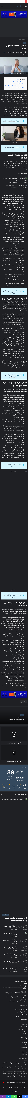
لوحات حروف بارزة (22, 1029)
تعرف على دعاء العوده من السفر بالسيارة (16, 1076)
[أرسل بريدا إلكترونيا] (16, 52)
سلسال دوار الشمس (22, 1012)
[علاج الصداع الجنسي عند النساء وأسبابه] (22, 180)
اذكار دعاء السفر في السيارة (10, 961)
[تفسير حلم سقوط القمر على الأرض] (22, 956)
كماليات (14, 1085)
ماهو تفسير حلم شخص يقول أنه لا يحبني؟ (9, 934)
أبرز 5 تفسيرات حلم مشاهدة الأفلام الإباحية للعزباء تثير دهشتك (16, 919)
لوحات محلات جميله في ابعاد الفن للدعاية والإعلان (14, 1073)
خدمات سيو (24, 1042)
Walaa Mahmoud (20, 52)
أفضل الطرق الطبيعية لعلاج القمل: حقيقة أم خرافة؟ (14, 1071)
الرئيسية (23, 39)
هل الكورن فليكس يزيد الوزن (20, 1009)
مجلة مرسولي (23, 1014)
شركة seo (24, 1031)
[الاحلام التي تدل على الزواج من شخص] (22, 970)
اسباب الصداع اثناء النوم (9, 121)
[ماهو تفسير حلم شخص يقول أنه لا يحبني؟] (22, 935)
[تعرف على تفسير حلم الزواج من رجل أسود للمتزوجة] (22, 949)
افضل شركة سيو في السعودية (20, 1016)
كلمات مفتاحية (23, 1026)
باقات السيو (24, 1033)
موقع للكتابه (24, 1052)
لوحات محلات (24, 1019)
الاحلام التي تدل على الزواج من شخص (10, 969)
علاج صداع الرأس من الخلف (16, 720)
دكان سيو (25, 1049)
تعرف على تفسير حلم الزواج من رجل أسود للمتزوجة (10, 948)
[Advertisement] (14, 27)
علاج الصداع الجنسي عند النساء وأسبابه (10, 180)
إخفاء (18, 79)
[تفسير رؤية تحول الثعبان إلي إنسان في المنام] (22, 928)
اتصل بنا (5, 1087)
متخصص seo (24, 1047)
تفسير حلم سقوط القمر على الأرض (10, 955)
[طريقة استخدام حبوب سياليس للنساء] (22, 942)
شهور (25, 165)
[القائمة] (2, 7)
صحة (20, 39)
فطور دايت (24, 1054)
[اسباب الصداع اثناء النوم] (22, 188)
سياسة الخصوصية (12, 1087)
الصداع (23, 702)
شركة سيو (24, 1024)
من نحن (18, 1087)
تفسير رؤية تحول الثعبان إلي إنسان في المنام (10, 927)
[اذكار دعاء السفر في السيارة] (22, 963)
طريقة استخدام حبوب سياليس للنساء (10, 941)
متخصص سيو (24, 1044)
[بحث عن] (26, 7)
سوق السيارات (23, 1021)
